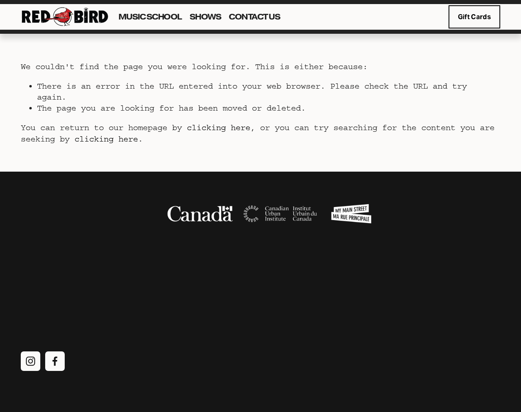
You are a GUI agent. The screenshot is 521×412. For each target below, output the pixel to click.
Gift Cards (474, 17)
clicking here (218, 127)
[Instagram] (30, 361)
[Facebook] (55, 361)
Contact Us (254, 17)
